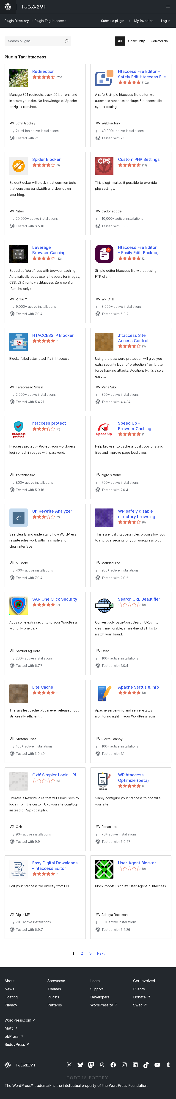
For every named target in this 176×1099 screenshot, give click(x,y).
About (10, 980)
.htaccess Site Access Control (133, 338)
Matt (11, 1028)
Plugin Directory (17, 21)
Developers (99, 997)
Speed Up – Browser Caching (134, 426)
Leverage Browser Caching (49, 250)
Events (139, 989)
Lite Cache (42, 687)
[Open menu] (168, 7)
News (9, 989)
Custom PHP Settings (139, 159)
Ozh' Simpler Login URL (54, 774)
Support (97, 989)
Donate (141, 997)
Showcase (56, 980)
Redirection (43, 71)
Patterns (54, 1005)
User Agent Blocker (137, 862)
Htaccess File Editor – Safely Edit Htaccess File (142, 74)
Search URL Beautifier (139, 599)
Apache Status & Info (138, 687)
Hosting (11, 997)
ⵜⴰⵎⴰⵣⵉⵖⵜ (25, 1065)
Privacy (11, 1005)
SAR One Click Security (54, 599)
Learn (95, 980)
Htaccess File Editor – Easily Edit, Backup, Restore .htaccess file (139, 250)
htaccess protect (49, 423)
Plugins (53, 997)
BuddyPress (17, 1044)
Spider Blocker (46, 159)
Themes (54, 989)
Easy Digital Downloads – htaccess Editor (55, 865)
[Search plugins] (66, 41)
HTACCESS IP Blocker (53, 335)
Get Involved (144, 980)
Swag (140, 1005)
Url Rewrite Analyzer (52, 511)
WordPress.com (20, 1020)
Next (100, 953)
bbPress (14, 1036)
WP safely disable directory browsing (136, 514)
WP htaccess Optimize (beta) (133, 777)
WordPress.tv (104, 1005)
